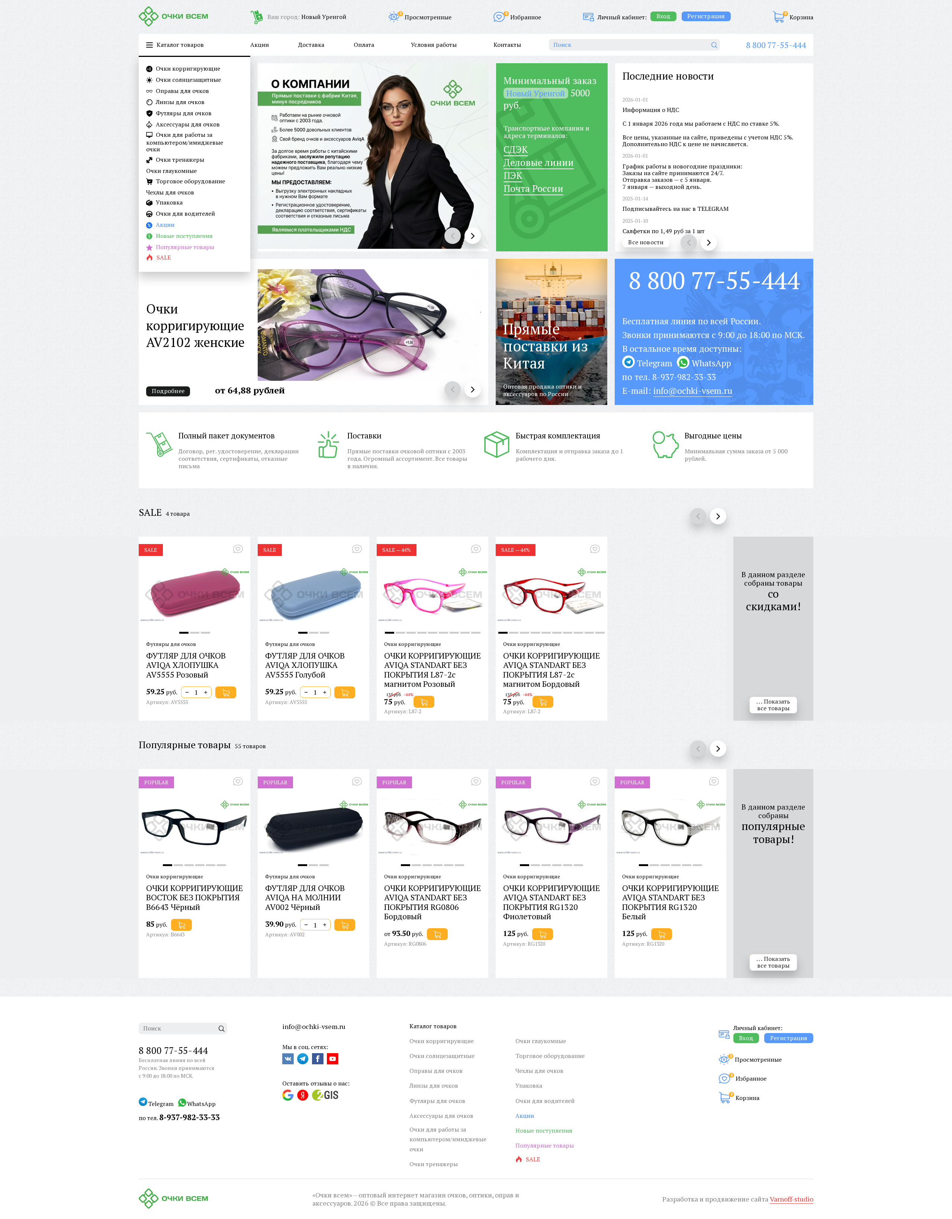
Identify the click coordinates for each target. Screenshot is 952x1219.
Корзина (801, 17)
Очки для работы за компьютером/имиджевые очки (184, 142)
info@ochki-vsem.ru (692, 390)
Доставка (311, 45)
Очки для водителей (184, 214)
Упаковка (168, 202)
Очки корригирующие (187, 69)
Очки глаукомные (171, 170)
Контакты (507, 45)
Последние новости (668, 76)
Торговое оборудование (189, 181)
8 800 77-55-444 (776, 44)
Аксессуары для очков (187, 124)
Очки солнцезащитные (187, 80)
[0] (778, 17)
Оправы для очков (181, 91)
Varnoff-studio (791, 1198)
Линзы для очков (179, 102)
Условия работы (434, 45)
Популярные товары (184, 247)
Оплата (364, 45)
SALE (150, 512)
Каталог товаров (433, 1026)
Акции (164, 225)
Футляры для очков (183, 113)
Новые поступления (183, 236)
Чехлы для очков (170, 192)
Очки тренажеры (179, 160)
